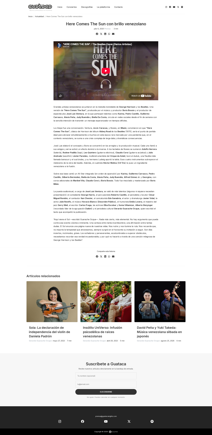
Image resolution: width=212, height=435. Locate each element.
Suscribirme (106, 392)
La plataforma (103, 7)
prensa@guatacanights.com (106, 416)
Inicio (59, 7)
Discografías (87, 7)
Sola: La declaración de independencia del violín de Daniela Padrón (49, 332)
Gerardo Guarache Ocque (40, 341)
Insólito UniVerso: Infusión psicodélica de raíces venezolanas (102, 332)
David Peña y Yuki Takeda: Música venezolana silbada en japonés (159, 332)
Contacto (118, 7)
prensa (107, 29)
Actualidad (39, 16)
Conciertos (72, 7)
